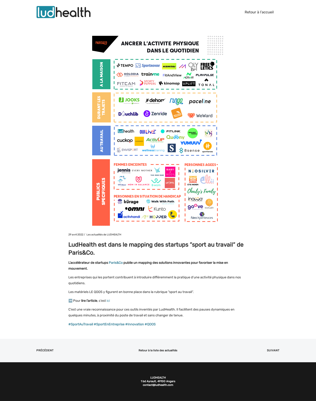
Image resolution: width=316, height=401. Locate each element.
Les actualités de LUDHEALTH (103, 234)
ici (108, 301)
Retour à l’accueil (259, 12)
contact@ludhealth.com (158, 385)
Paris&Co (116, 263)
